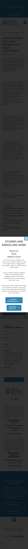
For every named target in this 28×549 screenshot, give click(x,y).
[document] (14, 274)
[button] (26, 238)
